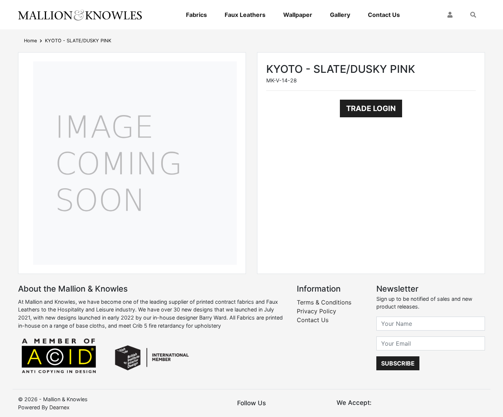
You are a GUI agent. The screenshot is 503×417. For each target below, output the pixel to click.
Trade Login (371, 108)
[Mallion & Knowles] (80, 14)
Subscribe (398, 363)
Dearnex (59, 407)
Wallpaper (297, 14)
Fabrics (196, 14)
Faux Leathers (245, 14)
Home (30, 40)
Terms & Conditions (324, 302)
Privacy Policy (316, 311)
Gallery (340, 14)
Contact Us (384, 14)
